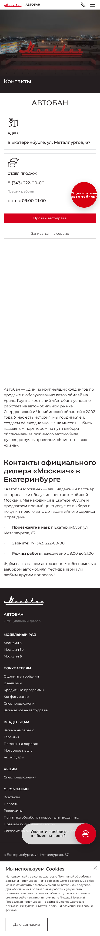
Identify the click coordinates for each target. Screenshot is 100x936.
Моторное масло (18, 750)
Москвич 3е (14, 649)
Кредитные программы (24, 690)
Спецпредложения (20, 703)
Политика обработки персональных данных (41, 817)
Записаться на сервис (50, 233)
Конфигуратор (16, 697)
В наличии (13, 683)
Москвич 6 (13, 656)
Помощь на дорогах (21, 744)
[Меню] (92, 4)
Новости (11, 804)
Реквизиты (13, 811)
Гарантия (12, 737)
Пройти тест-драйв (50, 218)
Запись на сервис (19, 730)
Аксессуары (14, 757)
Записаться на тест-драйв (26, 710)
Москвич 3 (13, 643)
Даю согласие (26, 924)
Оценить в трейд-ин (21, 676)
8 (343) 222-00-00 (26, 183)
